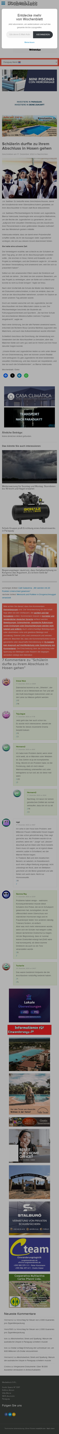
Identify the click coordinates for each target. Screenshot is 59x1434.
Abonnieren (43, 34)
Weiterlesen (29, 42)
